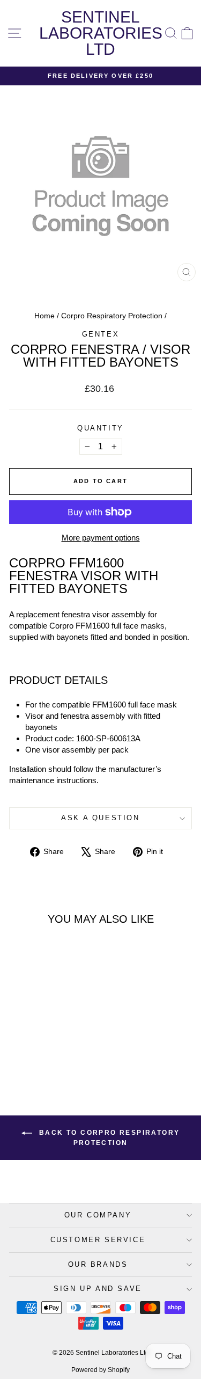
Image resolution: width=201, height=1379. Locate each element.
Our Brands (98, 1264)
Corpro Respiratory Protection (111, 315)
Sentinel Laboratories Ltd (100, 33)
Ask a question (100, 818)
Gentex (101, 334)
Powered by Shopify (100, 1370)
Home (44, 315)
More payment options (101, 537)
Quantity (100, 428)
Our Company (98, 1215)
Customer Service (98, 1240)
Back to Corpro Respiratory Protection (108, 1138)
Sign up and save (98, 1289)
